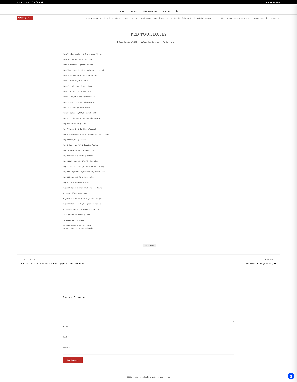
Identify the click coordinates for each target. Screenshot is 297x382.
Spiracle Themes (163, 377)
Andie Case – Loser (142, 18)
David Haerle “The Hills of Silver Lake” (170, 18)
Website (66, 347)
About (134, 11)
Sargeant (155, 42)
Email (66, 337)
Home (123, 11)
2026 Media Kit (150, 11)
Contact (167, 11)
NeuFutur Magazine (139, 377)
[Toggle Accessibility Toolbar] (291, 376)
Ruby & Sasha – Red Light (90, 18)
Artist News (149, 245)
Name (66, 326)
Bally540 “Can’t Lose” (199, 18)
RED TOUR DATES (148, 34)
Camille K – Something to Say (118, 18)
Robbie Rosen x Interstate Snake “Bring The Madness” (235, 18)
